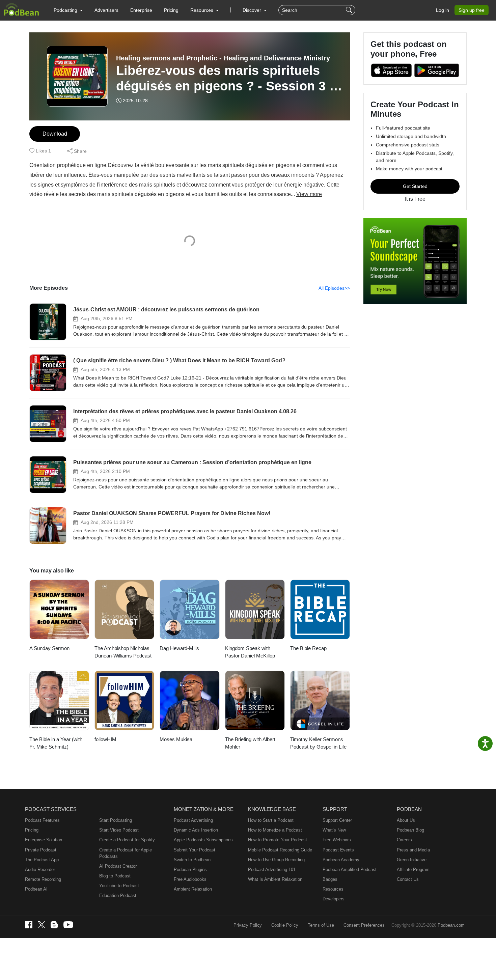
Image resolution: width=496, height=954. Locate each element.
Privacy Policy (247, 925)
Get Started (415, 186)
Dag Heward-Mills (179, 648)
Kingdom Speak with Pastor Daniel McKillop (250, 652)
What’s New (334, 830)
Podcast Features (42, 820)
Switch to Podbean (192, 859)
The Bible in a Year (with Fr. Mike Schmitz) (55, 743)
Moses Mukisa (176, 739)
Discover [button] (253, 10)
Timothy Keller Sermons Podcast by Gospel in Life (318, 743)
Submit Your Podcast (194, 849)
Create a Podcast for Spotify (127, 839)
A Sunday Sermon (49, 648)
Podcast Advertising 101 (272, 869)
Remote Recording (43, 879)
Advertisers (106, 10)
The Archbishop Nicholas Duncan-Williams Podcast (122, 652)
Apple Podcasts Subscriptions (203, 839)
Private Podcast (40, 849)
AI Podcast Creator (118, 866)
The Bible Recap (308, 648)
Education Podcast (117, 895)
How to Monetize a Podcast (275, 830)
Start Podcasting (115, 820)
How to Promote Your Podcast (277, 839)
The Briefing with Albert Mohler (250, 743)
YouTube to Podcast (119, 885)
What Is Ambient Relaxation (275, 879)
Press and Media (413, 849)
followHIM (105, 739)
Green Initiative (411, 859)
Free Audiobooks (190, 879)
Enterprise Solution (43, 839)
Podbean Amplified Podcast (350, 869)
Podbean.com (451, 925)
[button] (68, 10)
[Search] (350, 10)
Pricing (171, 10)
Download (55, 134)
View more (309, 194)
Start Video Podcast (119, 830)
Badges (330, 879)
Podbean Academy (341, 859)
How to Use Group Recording (276, 859)
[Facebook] (28, 924)
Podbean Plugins (190, 869)
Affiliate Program (413, 869)
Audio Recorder (40, 869)
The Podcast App (42, 859)
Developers (334, 898)
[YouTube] (68, 924)
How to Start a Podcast (271, 820)
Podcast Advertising (193, 820)
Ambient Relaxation (193, 889)
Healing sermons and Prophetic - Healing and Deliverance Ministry (223, 58)
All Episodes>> (334, 288)
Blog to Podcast (115, 875)
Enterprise (141, 10)
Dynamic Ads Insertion (196, 830)
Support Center (337, 820)
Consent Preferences (364, 925)
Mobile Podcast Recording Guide (280, 849)
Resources (333, 889)
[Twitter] (41, 924)
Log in (442, 10)
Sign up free (472, 10)
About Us (406, 820)
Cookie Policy (284, 925)
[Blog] (54, 924)
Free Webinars (337, 839)
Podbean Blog (410, 830)
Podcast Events (338, 849)
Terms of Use (321, 925)
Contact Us (408, 879)
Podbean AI (36, 889)
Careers (404, 839)
